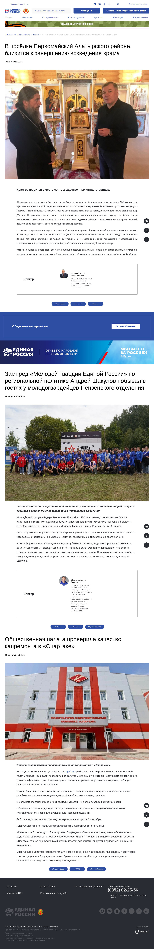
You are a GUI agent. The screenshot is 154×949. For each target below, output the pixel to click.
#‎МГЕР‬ (58, 627)
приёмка (71, 771)
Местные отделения (76, 18)
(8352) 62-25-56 (123, 890)
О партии (8, 18)
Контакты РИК (14, 893)
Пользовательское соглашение (18, 933)
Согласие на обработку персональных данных (25, 940)
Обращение (86, 11)
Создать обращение (125, 326)
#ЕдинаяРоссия (94, 627)
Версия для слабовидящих (137, 4)
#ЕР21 (75, 627)
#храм (95, 304)
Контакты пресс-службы (53, 893)
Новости (36, 34)
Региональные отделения (88, 886)
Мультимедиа (117, 18)
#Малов (78, 304)
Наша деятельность (50, 18)
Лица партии (27, 18)
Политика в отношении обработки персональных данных (30, 938)
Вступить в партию (140, 18)
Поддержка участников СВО (77, 24)
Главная (8, 34)
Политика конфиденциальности (19, 936)
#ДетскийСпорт (58, 869)
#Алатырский (60, 304)
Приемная (98, 18)
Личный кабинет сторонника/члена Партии (126, 11)
